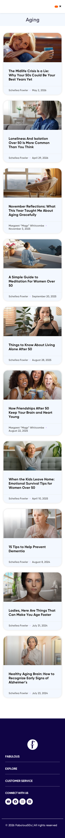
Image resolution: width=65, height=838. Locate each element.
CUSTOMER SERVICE (19, 781)
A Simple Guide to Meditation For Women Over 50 (32, 282)
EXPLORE (11, 768)
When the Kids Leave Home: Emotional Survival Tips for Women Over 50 (31, 484)
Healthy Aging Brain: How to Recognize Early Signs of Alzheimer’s (31, 678)
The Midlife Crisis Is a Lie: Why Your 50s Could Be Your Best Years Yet (32, 75)
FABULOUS (12, 756)
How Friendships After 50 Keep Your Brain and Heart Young (30, 413)
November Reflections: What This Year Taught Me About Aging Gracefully (32, 211)
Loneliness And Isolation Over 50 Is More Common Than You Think (29, 143)
